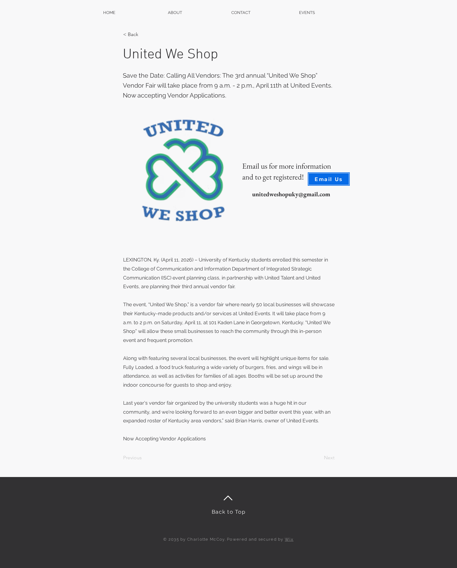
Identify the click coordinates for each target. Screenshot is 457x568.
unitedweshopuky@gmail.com (291, 194)
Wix (289, 539)
